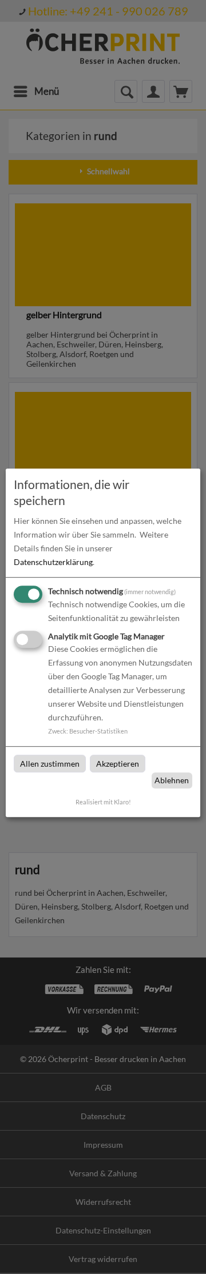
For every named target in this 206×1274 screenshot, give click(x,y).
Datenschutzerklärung (53, 562)
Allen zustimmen (50, 763)
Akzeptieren (117, 763)
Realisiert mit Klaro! (103, 802)
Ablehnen (171, 780)
